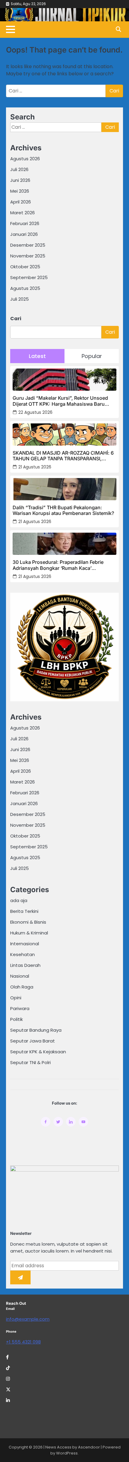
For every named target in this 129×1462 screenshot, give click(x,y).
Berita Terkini (24, 911)
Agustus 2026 (25, 158)
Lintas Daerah (25, 965)
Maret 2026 (22, 212)
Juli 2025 (19, 299)
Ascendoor (89, 1447)
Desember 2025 (27, 245)
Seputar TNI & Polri (30, 1062)
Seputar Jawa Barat (32, 1041)
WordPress (67, 1453)
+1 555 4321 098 (23, 1342)
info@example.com (28, 1319)
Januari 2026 (24, 234)
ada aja (18, 900)
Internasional (24, 943)
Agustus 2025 (25, 288)
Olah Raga (21, 987)
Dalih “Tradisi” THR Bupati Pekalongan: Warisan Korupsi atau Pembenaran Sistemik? (63, 510)
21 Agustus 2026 (34, 467)
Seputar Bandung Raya (36, 1030)
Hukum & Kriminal (29, 933)
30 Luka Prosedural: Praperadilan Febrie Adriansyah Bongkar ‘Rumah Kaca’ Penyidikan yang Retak (58, 565)
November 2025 (27, 256)
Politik (16, 1019)
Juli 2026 (19, 169)
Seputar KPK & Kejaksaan (38, 1051)
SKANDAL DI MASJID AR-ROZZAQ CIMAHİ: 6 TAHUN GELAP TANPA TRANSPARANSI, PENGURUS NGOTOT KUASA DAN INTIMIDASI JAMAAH (64, 456)
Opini (15, 997)
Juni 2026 (20, 180)
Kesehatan (22, 954)
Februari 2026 (24, 223)
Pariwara (19, 1008)
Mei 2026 (19, 191)
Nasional (19, 976)
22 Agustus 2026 (35, 412)
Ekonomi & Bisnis (28, 922)
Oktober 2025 (25, 266)
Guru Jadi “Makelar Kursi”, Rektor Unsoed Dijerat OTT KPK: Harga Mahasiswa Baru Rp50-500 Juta (60, 401)
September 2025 (29, 277)
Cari (15, 318)
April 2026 (20, 202)
